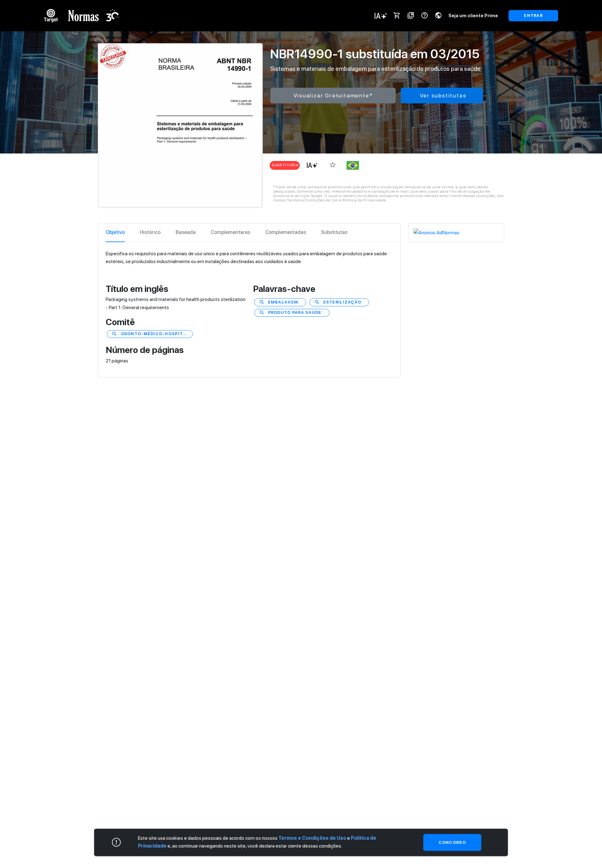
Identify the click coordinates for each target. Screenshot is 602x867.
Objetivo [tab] (115, 232)
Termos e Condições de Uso (312, 838)
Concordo (452, 842)
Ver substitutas (443, 95)
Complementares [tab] (230, 232)
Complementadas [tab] (285, 232)
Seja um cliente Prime (473, 15)
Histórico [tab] (150, 232)
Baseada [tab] (186, 232)
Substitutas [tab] (334, 232)
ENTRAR (533, 15)
